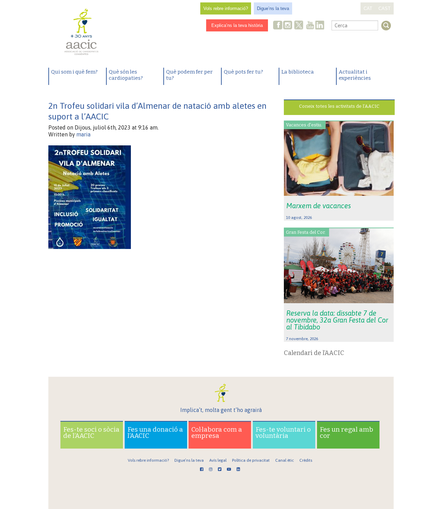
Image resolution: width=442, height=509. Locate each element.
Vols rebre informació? (225, 8)
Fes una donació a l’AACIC (155, 432)
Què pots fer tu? (243, 72)
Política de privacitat (251, 460)
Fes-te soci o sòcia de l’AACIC (91, 432)
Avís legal (218, 460)
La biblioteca (297, 72)
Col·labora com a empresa (216, 432)
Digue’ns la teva (273, 8)
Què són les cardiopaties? (126, 75)
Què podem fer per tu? (189, 75)
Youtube (310, 26)
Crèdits (305, 460)
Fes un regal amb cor (346, 432)
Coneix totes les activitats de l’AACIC (339, 106)
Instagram (288, 26)
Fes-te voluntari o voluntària (283, 432)
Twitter (298, 26)
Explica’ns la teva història (237, 25)
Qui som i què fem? (74, 72)
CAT (368, 8)
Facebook (278, 26)
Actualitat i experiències (355, 75)
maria (83, 134)
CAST (384, 8)
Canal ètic (284, 460)
